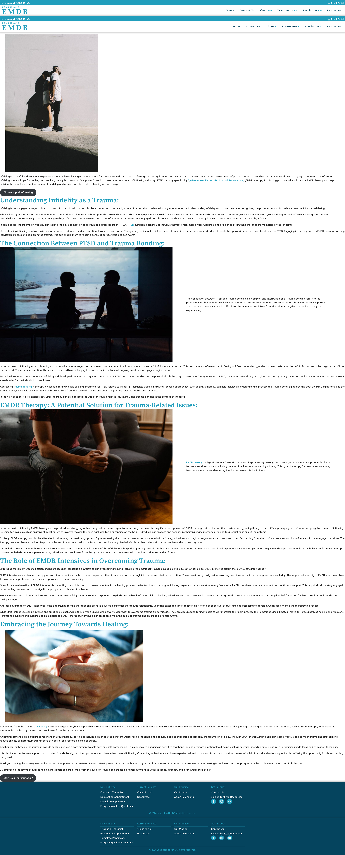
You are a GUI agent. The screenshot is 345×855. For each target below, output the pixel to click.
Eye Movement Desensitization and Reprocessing (215, 180)
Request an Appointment (114, 796)
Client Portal (144, 792)
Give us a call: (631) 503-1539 (15, 3)
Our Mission (180, 792)
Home (230, 10)
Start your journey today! (18, 778)
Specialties (310, 10)
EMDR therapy (194, 462)
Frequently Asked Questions (116, 806)
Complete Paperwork (112, 801)
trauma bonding (22, 386)
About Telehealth (184, 796)
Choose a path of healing (18, 192)
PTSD (131, 224)
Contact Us (246, 10)
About (263, 10)
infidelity (42, 726)
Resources (334, 10)
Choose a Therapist (111, 792)
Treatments (285, 10)
